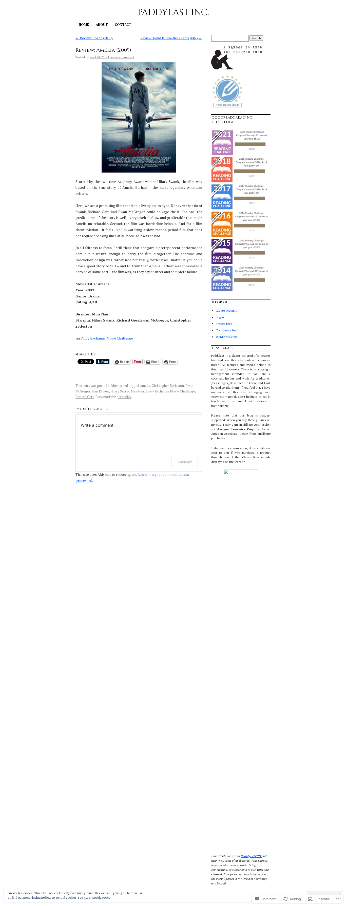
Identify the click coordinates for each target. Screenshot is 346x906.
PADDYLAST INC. (173, 12)
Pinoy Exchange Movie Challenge (107, 338)
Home (84, 24)
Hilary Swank (119, 391)
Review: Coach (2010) (94, 37)
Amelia (145, 385)
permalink (124, 396)
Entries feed (224, 324)
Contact (123, 24)
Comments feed (227, 330)
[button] (139, 117)
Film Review (100, 391)
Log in (220, 317)
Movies (116, 385)
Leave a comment (122, 57)
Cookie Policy (101, 897)
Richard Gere (84, 396)
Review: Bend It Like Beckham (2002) (171, 37)
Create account (226, 310)
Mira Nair (137, 391)
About (102, 24)
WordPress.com (226, 337)
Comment (185, 462)
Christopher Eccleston (168, 385)
